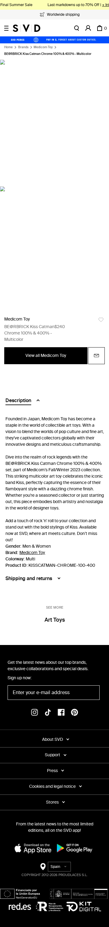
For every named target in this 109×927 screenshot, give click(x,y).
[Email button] (96, 355)
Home (8, 47)
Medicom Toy (43, 47)
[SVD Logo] (26, 28)
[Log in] (88, 28)
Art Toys (55, 620)
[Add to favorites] (101, 320)
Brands (23, 47)
